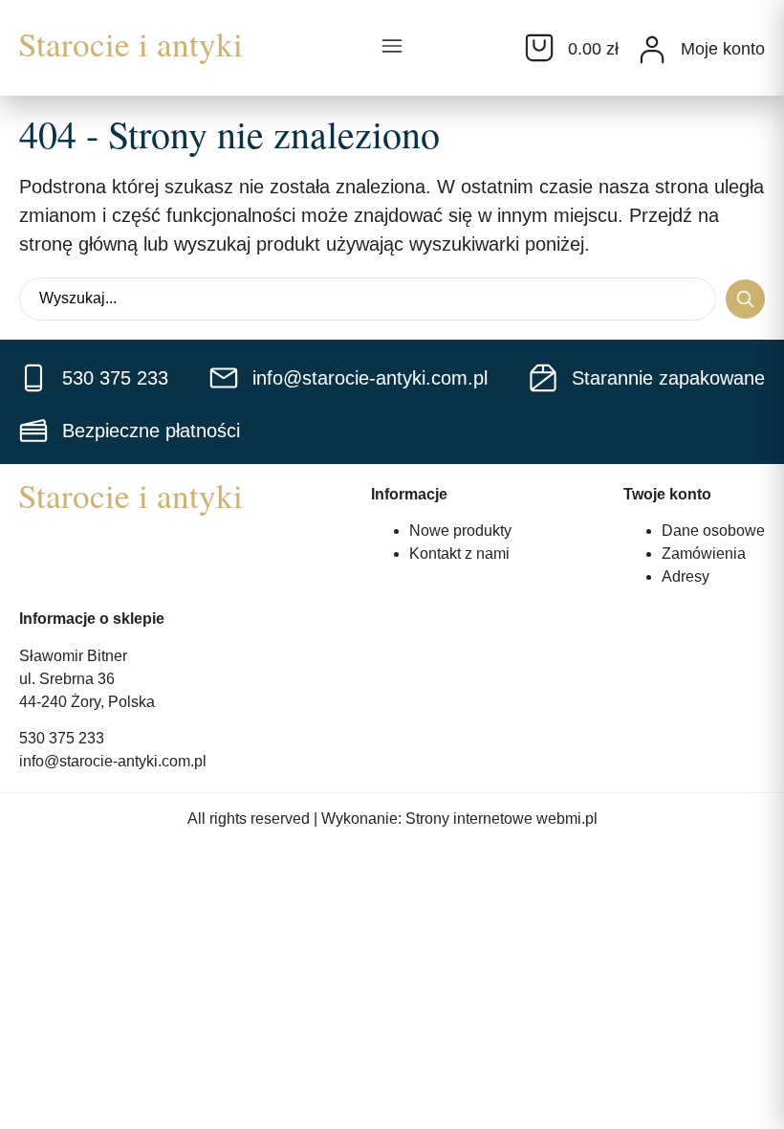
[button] (392, 47)
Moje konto (723, 48)
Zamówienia (704, 553)
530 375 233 (61, 738)
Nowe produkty (460, 530)
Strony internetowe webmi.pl (501, 818)
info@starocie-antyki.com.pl (113, 761)
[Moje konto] (652, 49)
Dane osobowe (713, 530)
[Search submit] (745, 299)
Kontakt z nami (459, 553)
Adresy (685, 576)
